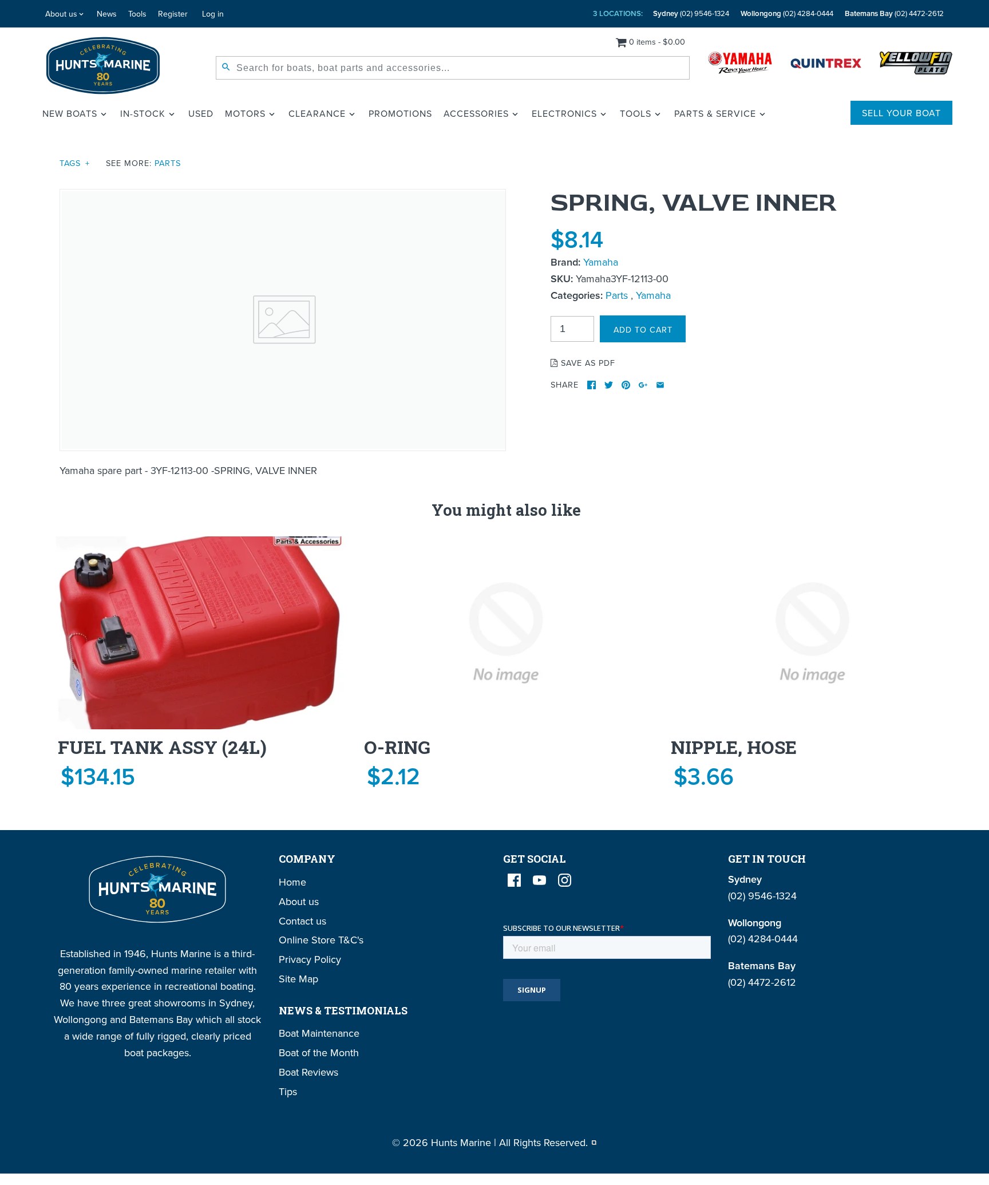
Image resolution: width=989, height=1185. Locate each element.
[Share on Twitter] (608, 385)
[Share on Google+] (643, 385)
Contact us (302, 921)
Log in (213, 13)
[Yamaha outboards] (740, 66)
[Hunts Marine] (103, 65)
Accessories (476, 113)
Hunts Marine (461, 1142)
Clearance (317, 113)
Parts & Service (715, 113)
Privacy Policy (310, 959)
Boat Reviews (308, 1072)
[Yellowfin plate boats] (916, 66)
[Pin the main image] (626, 385)
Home (292, 882)
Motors (245, 113)
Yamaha (600, 262)
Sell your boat (901, 112)
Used (200, 113)
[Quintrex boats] (825, 66)
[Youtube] (539, 880)
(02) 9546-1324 (691, 13)
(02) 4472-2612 (894, 13)
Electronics (564, 113)
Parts (168, 163)
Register (173, 13)
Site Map (298, 978)
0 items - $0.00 (657, 41)
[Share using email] (660, 385)
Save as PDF (586, 363)
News (107, 13)
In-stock (142, 113)
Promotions (400, 113)
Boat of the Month (319, 1052)
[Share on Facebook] (591, 385)
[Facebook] (514, 880)
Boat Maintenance (319, 1033)
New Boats (69, 113)
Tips (288, 1091)
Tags (75, 163)
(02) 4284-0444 (787, 13)
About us (61, 13)
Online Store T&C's (321, 940)
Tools (137, 13)
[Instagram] (564, 880)
